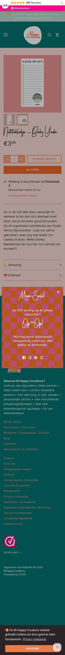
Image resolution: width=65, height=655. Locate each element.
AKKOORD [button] (32, 648)
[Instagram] (29, 357)
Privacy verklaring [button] (34, 639)
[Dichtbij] (58, 292)
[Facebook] (24, 357)
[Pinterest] (35, 357)
